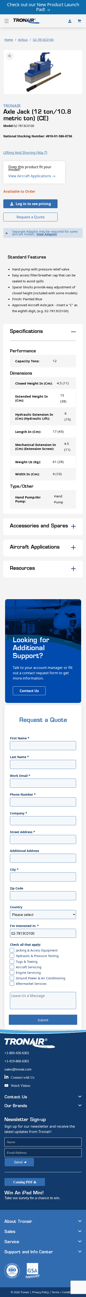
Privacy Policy (40, 1292)
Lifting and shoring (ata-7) (25, 152)
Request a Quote (31, 217)
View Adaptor (46, 234)
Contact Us (29, 690)
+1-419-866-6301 (16, 1061)
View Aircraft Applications (30, 176)
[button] (6, 21)
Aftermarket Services (31, 984)
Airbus (23, 40)
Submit (43, 1020)
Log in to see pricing (33, 203)
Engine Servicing (28, 972)
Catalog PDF (23, 1182)
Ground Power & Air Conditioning (40, 978)
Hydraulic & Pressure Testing (37, 956)
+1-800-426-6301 (16, 1053)
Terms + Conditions (63, 1292)
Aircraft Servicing (28, 967)
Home (8, 40)
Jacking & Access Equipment (37, 950)
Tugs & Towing (26, 961)
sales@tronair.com (18, 1069)
